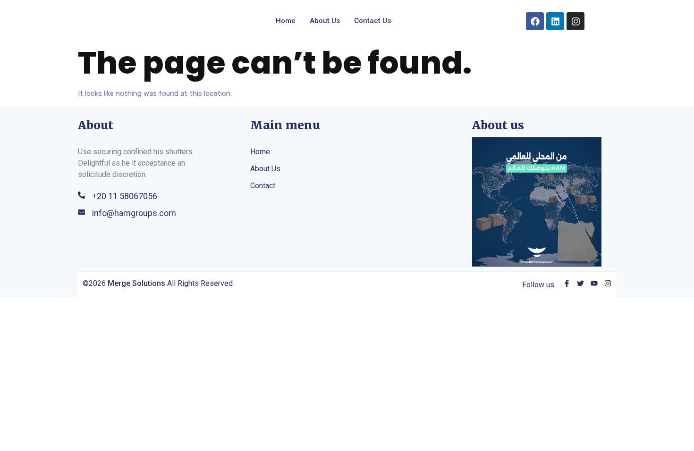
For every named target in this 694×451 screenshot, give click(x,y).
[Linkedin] (555, 21)
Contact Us (372, 21)
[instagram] (607, 284)
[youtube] (594, 284)
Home (286, 21)
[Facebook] (535, 21)
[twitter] (580, 284)
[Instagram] (575, 21)
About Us (325, 21)
